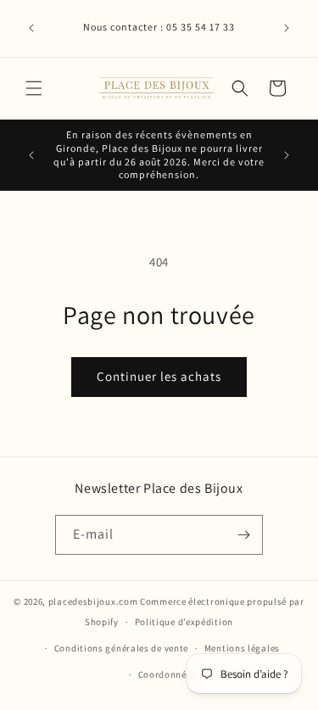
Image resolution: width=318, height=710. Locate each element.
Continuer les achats (159, 376)
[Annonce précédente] (31, 28)
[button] (34, 88)
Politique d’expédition (184, 622)
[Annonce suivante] (286, 28)
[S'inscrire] (243, 535)
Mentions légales (242, 648)
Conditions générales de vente (121, 648)
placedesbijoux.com (93, 601)
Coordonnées (167, 674)
